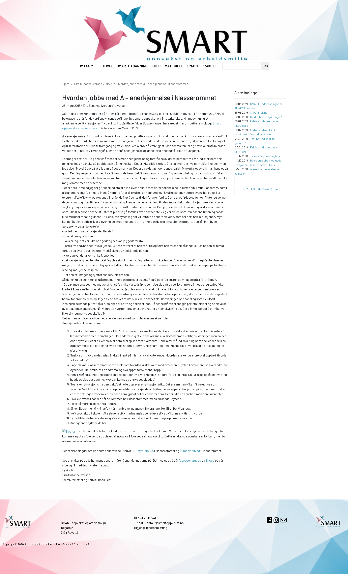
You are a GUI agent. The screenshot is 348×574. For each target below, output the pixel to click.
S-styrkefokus (144, 451)
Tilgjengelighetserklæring (150, 527)
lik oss (210, 460)
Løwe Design (63, 544)
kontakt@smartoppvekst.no (164, 523)
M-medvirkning (190, 451)
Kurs (156, 66)
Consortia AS (81, 544)
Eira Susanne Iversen (88, 84)
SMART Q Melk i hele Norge (260, 189)
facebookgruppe (190, 460)
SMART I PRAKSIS (201, 66)
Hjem (65, 84)
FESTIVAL (105, 66)
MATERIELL (174, 66)
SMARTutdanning (132, 66)
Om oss (84, 66)
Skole (108, 84)
